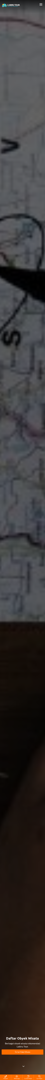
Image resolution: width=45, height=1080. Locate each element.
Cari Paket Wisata (23, 1052)
